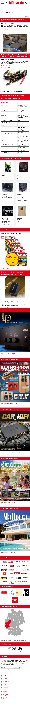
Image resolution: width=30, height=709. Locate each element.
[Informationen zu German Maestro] (4, 570)
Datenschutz (6, 694)
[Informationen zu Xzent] (18, 581)
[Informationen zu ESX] (19, 566)
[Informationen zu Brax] (25, 562)
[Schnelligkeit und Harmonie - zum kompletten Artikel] (15, 78)
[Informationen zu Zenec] (25, 581)
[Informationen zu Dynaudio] (5, 565)
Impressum (6, 690)
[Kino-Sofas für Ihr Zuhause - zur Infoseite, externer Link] (15, 43)
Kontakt (5, 697)
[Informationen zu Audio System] (10, 562)
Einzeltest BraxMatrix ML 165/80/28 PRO (22, 176)
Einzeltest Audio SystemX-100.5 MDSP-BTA (7, 196)
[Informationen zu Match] (10, 573)
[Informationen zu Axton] (18, 562)
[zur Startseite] (16, 3)
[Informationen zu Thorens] (5, 582)
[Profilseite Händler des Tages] (15, 650)
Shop (4, 674)
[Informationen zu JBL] (4, 574)
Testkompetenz (6, 677)
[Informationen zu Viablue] (11, 582)
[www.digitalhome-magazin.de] (4, 595)
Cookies (5, 696)
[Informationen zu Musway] (24, 573)
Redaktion (5, 678)
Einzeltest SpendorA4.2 (19, 219)
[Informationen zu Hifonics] (26, 570)
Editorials (5, 687)
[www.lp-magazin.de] (26, 595)
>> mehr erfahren (5, 268)
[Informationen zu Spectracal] (26, 578)
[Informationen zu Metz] (17, 573)
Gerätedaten (6, 680)
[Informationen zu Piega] (11, 577)
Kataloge (5, 683)
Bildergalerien (6, 681)
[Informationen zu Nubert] (4, 578)
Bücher (4, 675)
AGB (4, 693)
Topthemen (5, 686)
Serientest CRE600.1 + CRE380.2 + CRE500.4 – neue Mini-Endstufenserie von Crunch (22, 198)
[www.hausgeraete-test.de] (11, 595)
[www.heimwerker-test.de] (19, 595)
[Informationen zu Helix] (19, 570)
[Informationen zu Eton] (25, 566)
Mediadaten (6, 691)
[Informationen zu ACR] (4, 562)
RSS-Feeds (5, 684)
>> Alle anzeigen (5, 31)
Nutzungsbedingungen (8, 699)
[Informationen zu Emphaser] (12, 566)
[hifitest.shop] (15, 602)
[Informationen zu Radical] (19, 578)
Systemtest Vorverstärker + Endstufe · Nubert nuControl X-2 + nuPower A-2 (6, 221)
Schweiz (6, 638)
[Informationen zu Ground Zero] (11, 570)
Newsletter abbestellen (7, 670)
